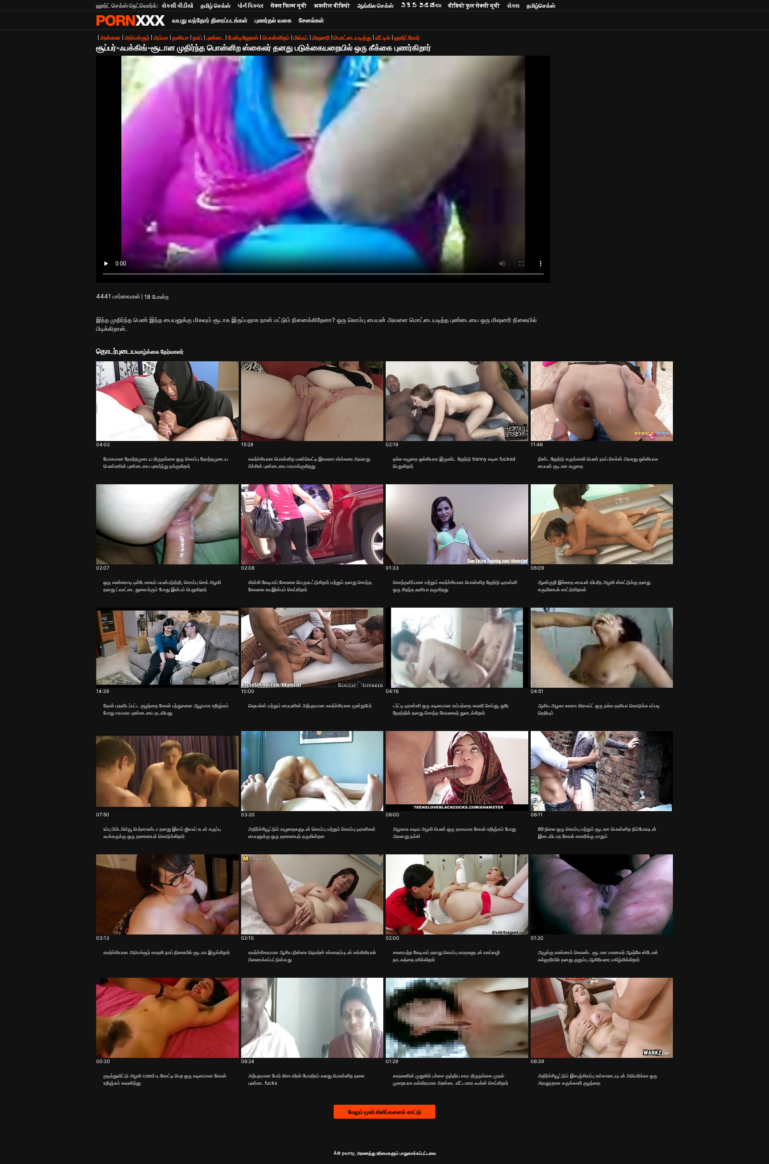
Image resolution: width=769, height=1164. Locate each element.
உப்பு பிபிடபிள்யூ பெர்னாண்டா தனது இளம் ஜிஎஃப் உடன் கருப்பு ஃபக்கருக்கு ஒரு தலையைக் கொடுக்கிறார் (162, 832)
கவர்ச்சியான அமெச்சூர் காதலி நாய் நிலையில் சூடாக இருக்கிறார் (166, 952)
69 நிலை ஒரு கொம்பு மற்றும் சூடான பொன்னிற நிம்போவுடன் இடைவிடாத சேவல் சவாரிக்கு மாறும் (597, 832)
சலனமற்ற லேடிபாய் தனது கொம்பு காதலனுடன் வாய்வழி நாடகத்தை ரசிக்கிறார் (446, 956)
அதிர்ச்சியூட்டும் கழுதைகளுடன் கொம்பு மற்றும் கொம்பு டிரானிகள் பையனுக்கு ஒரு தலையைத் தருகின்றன (312, 832)
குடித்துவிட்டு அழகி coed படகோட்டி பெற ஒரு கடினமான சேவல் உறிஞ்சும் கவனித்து (164, 1079)
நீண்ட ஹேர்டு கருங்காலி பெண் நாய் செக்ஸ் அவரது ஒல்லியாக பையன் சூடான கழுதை (598, 462)
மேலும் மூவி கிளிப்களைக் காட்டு (384, 1111)
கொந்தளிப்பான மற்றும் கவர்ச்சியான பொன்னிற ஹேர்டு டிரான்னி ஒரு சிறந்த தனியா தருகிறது (455, 585)
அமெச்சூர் (137, 37)
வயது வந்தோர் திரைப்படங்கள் (210, 20)
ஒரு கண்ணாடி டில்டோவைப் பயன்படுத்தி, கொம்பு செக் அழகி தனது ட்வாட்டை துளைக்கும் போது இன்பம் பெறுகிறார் (162, 585)
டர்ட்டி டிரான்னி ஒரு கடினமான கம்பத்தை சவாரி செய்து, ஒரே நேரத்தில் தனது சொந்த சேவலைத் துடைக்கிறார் (451, 709)
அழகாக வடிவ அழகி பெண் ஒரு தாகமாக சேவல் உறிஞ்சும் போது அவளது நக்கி (454, 832)
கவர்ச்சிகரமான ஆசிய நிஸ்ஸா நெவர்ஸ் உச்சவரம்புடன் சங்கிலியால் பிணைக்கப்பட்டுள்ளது (312, 956)
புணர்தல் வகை (273, 20)
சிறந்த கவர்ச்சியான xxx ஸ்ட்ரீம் (130, 20)
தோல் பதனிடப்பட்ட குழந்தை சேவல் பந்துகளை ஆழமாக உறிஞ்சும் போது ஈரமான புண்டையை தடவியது (166, 709)
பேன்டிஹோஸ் (243, 37)
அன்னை (110, 37)
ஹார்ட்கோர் (407, 37)
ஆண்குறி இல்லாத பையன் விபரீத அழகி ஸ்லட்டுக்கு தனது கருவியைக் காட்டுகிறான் (594, 585)
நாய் (197, 37)
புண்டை (215, 37)
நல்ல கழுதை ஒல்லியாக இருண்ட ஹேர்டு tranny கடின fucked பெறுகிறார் (454, 462)
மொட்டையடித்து (352, 37)
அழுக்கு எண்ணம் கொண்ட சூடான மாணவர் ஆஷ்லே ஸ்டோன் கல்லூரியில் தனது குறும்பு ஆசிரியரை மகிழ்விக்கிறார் (598, 956)
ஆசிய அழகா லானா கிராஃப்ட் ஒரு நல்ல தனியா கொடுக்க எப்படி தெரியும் (599, 709)
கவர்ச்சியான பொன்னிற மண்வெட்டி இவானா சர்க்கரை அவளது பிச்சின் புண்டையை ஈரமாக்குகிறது (309, 462)
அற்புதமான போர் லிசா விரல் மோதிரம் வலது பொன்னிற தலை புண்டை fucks (306, 1079)
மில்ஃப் (301, 37)
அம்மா (160, 37)
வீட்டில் (382, 37)
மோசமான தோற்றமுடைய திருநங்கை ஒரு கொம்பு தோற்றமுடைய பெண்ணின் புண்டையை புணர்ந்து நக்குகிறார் (165, 462)
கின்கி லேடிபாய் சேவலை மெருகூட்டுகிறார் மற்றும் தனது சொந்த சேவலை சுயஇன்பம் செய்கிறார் (310, 585)
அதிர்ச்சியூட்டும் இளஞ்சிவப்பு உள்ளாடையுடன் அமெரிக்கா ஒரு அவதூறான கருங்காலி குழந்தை (597, 1079)
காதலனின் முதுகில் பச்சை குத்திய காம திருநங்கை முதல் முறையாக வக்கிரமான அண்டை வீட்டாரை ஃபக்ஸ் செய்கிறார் (450, 1079)
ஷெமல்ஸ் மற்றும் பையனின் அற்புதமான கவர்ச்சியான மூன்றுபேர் (310, 706)
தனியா (180, 37)
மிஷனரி (321, 37)
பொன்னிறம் (276, 37)
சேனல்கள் (311, 20)
